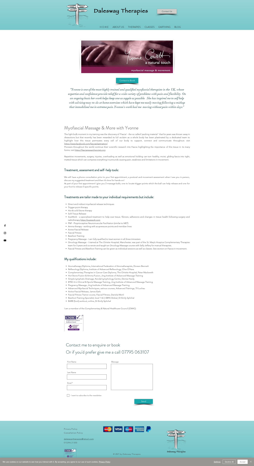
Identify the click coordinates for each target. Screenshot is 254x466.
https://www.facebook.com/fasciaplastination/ (86, 143)
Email (69, 383)
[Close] (250, 462)
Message (115, 362)
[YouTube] (4, 240)
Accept (242, 461)
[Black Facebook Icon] (4, 225)
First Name (71, 362)
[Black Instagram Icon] (4, 233)
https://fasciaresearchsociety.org (90, 150)
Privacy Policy (104, 461)
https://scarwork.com (90, 220)
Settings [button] (217, 461)
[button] (134, 26)
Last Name (71, 372)
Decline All (229, 461)
